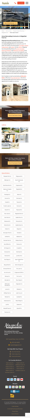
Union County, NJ (20, 368)
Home (3, 30)
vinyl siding (21, 45)
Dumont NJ (7, 198)
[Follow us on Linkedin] (15, 380)
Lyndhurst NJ (19, 255)
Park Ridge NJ (7, 259)
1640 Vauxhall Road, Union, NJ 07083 (15, 339)
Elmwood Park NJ (7, 268)
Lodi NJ (7, 304)
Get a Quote (21, 3)
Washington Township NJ (7, 284)
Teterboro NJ (7, 312)
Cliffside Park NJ (7, 293)
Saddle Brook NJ (19, 225)
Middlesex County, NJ (20, 364)
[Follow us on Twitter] (11, 379)
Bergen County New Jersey (18, 30)
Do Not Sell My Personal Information (15, 408)
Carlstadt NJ (19, 296)
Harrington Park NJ (7, 232)
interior (20, 47)
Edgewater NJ (19, 284)
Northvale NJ (19, 251)
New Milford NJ (7, 244)
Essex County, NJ (9, 362)
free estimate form (15, 78)
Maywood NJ (19, 209)
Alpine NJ (19, 194)
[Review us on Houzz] (20, 387)
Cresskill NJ (19, 248)
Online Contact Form (16, 354)
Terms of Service (15, 413)
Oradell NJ (7, 202)
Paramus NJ (19, 244)
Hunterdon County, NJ (20, 370)
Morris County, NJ (10, 364)
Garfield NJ (7, 236)
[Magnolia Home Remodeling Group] (5, 3)
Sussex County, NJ (20, 362)
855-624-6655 (16, 342)
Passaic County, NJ (10, 366)
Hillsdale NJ (19, 289)
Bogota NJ (19, 229)
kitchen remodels (20, 49)
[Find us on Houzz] (15, 395)
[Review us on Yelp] (23, 387)
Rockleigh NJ (7, 194)
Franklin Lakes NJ (7, 206)
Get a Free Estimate (16, 351)
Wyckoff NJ (19, 308)
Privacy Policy (15, 411)
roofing (12, 47)
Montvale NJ (19, 198)
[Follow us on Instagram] (18, 379)
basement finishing (6, 50)
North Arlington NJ (19, 264)
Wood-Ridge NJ (19, 300)
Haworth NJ (7, 209)
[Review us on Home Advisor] (17, 387)
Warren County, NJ (20, 366)
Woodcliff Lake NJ (7, 308)
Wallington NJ (7, 180)
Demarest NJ (7, 251)
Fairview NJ (19, 206)
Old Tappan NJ (7, 248)
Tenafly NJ (19, 232)
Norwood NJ (7, 255)
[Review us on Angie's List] (6, 387)
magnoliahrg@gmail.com (16, 345)
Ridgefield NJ (19, 189)
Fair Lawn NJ (19, 268)
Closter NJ (7, 229)
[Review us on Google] (13, 387)
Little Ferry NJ (19, 293)
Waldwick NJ (19, 236)
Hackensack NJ (7, 300)
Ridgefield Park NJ (19, 213)
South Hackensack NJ (19, 180)
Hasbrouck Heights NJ (7, 190)
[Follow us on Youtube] (22, 379)
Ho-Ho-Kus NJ (7, 272)
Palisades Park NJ (7, 176)
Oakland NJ (19, 304)
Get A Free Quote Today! (15, 115)
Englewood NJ (19, 185)
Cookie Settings (15, 406)
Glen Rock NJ (7, 217)
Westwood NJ (7, 221)
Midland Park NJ (19, 240)
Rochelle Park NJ (7, 240)
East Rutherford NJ (7, 185)
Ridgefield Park (5, 32)
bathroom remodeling (18, 50)
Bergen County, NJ (10, 370)
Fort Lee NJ (19, 276)
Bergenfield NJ (7, 264)
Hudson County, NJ (10, 368)
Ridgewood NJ (19, 176)
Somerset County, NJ (9, 372)
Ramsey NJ (7, 276)
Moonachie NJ (19, 221)
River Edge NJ (19, 280)
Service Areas (9, 30)
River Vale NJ (7, 213)
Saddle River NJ (19, 217)
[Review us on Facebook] (10, 387)
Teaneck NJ (19, 202)
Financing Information (16, 356)
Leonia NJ (7, 289)
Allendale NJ (7, 280)
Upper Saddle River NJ (19, 260)
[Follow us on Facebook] (8, 379)
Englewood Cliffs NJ (19, 272)
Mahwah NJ (7, 296)
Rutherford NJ (7, 225)
